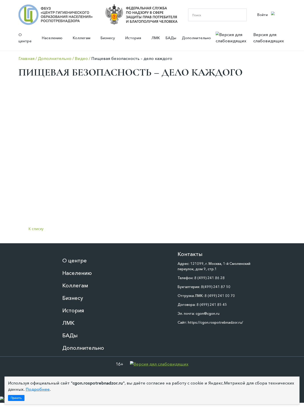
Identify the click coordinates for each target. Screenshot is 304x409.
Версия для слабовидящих (268, 37)
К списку (36, 228)
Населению (52, 37)
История (133, 37)
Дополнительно (196, 37)
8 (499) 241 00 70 (220, 295)
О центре (25, 37)
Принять (16, 398)
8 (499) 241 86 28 (209, 278)
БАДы (171, 37)
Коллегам (81, 37)
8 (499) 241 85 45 (212, 304)
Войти (262, 14)
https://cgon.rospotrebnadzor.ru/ (215, 322)
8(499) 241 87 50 (216, 286)
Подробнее (38, 389)
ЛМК (155, 37)
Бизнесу (108, 37)
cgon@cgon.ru (207, 313)
